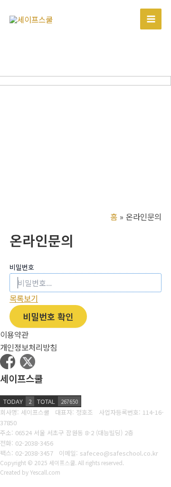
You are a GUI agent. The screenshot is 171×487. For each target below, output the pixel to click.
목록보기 (24, 298)
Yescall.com (45, 472)
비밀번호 (22, 267)
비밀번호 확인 (48, 316)
